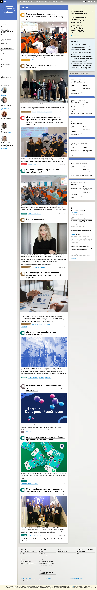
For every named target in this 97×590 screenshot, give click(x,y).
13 (49, 538)
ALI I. (72, 251)
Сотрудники (4, 62)
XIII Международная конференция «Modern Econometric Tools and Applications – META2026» (78, 29)
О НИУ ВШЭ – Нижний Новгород (27, 551)
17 (58, 538)
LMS (78, 553)
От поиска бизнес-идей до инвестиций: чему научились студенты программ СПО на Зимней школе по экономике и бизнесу (45, 491)
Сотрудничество (5, 69)
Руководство (22, 553)
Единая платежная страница (25, 566)
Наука (59, 549)
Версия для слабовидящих (25, 561)
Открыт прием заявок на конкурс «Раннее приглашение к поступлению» (45, 438)
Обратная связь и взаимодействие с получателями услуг (46, 573)
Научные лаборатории (62, 551)
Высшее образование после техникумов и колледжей (47, 558)
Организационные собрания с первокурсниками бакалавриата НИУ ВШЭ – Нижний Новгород (79, 20)
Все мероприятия (75, 35)
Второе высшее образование (45, 555)
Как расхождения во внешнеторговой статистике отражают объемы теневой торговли (43, 275)
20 (22, 540)
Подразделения (23, 559)
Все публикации (74, 258)
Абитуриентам (4, 46)
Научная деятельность (6, 64)
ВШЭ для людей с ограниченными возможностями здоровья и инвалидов (28, 564)
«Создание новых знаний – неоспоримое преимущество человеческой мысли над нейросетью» (44, 387)
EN (86, 1)
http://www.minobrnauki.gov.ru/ (26, 578)
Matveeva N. (73, 224)
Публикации (74, 203)
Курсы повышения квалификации (46, 561)
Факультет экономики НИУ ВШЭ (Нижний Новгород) (8, 9)
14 (51, 538)
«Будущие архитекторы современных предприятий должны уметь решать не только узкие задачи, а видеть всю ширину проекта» (45, 120)
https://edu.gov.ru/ (49, 578)
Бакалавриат (41, 551)
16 (56, 538)
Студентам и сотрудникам (85, 549)
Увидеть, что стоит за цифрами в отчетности (41, 66)
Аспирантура (4, 53)
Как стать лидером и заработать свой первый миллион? (43, 170)
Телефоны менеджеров (6, 81)
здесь (73, 586)
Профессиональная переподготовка (46, 563)
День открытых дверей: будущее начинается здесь (41, 333)
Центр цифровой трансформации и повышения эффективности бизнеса (7, 30)
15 (54, 538)
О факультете (4, 59)
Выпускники (3, 66)
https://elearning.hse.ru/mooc (76, 578)
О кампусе (23, 549)
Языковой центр (42, 567)
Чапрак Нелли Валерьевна (6, 121)
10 (42, 538)
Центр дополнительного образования (6, 35)
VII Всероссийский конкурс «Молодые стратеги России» (79, 12)
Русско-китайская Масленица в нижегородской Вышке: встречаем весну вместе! (44, 16)
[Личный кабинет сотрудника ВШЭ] (92, 1)
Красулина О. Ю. (74, 212)
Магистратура (42, 553)
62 (26, 540)
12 (47, 538)
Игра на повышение (35, 219)
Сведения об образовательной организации (26, 556)
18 (61, 538)
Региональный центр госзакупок (45, 565)
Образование (4, 43)
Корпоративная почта (81, 551)
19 (63, 538)
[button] (21, 86)
